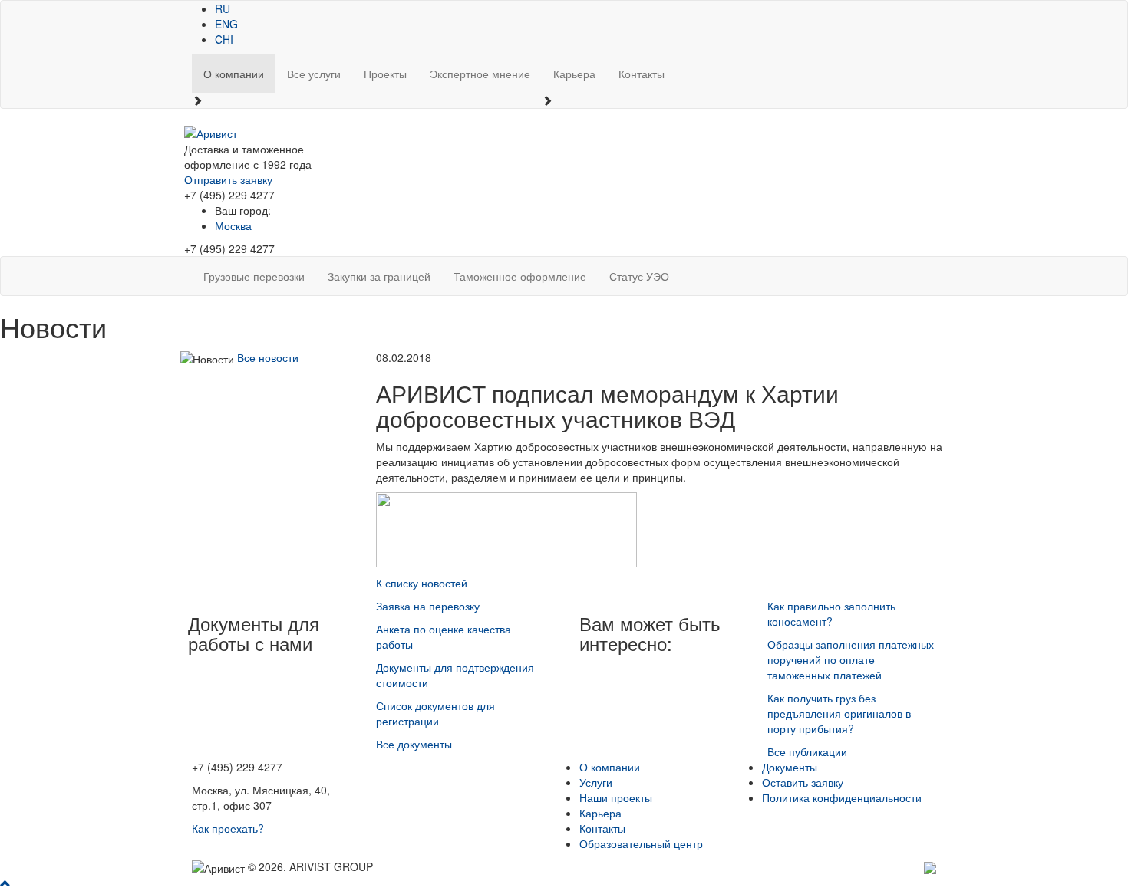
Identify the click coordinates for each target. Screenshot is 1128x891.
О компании (233, 73)
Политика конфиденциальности (842, 797)
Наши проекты (615, 797)
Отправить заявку (228, 179)
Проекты (385, 73)
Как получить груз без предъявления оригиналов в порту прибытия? (839, 713)
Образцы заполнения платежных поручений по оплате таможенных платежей (850, 659)
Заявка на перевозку (428, 605)
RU (222, 8)
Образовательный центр (641, 843)
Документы (789, 766)
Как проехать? (228, 828)
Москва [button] (233, 225)
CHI (224, 39)
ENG (226, 23)
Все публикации (807, 751)
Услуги (595, 782)
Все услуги (314, 73)
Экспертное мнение (480, 73)
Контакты (641, 73)
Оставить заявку (802, 782)
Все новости (267, 357)
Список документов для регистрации (435, 713)
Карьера (574, 73)
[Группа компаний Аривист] (210, 132)
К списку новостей (421, 582)
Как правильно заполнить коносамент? (831, 613)
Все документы (414, 743)
